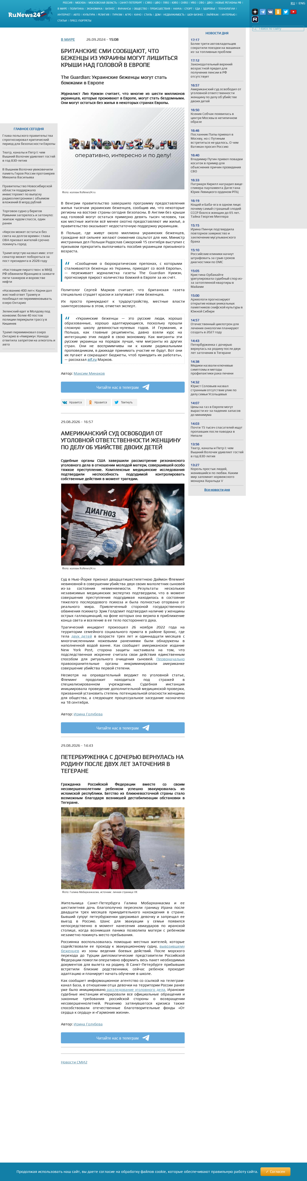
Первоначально (170, 659)
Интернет (64, 14)
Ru (293, 3)
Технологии (226, 8)
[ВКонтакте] (72, 400)
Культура (89, 14)
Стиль (148, 14)
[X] (124, 400)
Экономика (94, 8)
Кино (137, 14)
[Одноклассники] (98, 400)
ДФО (210, 2)
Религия (103, 14)
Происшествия (160, 8)
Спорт (188, 8)
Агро (128, 14)
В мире (62, 8)
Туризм (117, 14)
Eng (302, 3)
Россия (67, 2)
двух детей (81, 636)
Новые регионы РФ (228, 2)
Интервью (228, 14)
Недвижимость (173, 14)
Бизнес (110, 8)
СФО (201, 2)
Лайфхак (212, 14)
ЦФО (157, 2)
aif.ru (92, 359)
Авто (76, 14)
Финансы (124, 8)
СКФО (184, 2)
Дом (157, 14)
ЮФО (175, 2)
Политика (77, 8)
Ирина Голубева (88, 714)
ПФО (166, 2)
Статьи (62, 20)
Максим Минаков (89, 373)
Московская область (103, 2)
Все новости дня (217, 490)
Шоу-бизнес (195, 14)
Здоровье (209, 8)
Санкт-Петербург (131, 2)
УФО (193, 2)
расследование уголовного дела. (136, 989)
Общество (140, 8)
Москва (80, 2)
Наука (177, 8)
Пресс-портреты (80, 20)
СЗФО (148, 2)
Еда (197, 8)
